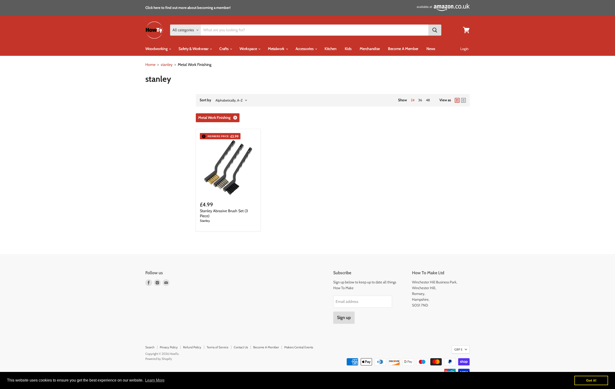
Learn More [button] (155, 380)
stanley (166, 65)
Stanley (205, 221)
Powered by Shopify (158, 359)
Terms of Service (217, 347)
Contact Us (241, 347)
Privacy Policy (169, 347)
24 (412, 100)
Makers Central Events (298, 347)
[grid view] (457, 100)
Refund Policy (192, 347)
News (430, 48)
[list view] (463, 100)
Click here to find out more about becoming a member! (188, 8)
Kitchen (331, 48)
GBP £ (458, 349)
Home (150, 65)
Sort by (205, 100)
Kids (348, 48)
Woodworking (156, 48)
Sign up (344, 317)
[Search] (434, 30)
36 (420, 100)
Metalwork (276, 48)
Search (149, 347)
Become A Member (403, 48)
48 (428, 100)
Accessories (304, 48)
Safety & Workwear (193, 48)
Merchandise (370, 48)
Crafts (224, 48)
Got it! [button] (591, 380)
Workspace (249, 48)
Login (464, 49)
